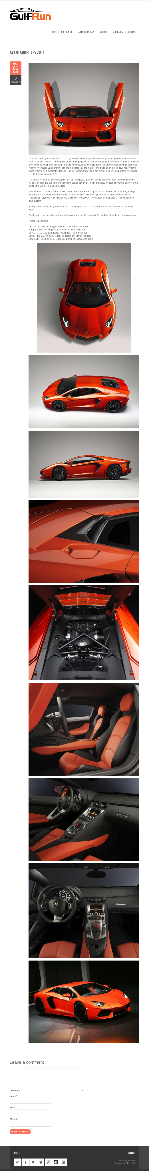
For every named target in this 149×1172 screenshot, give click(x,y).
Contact (132, 32)
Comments (16, 79)
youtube (63, 1162)
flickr (17, 1162)
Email (13, 1107)
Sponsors (118, 32)
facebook (25, 1162)
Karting (103, 32)
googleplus (48, 1162)
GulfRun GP (67, 32)
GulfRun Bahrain (86, 32)
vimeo (40, 1162)
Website (14, 1119)
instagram (56, 1162)
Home (53, 32)
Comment (15, 1090)
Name (13, 1096)
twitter (33, 1162)
